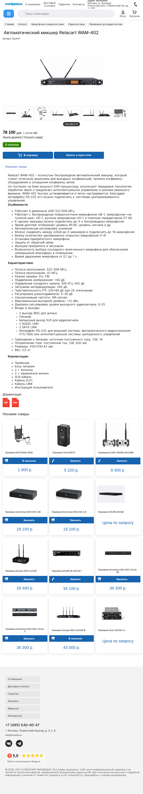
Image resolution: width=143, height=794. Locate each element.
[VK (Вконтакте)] (10, 743)
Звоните (75, 460)
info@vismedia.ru (13, 735)
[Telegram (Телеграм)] (21, 743)
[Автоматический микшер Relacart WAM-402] (11, 113)
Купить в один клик (78, 155)
